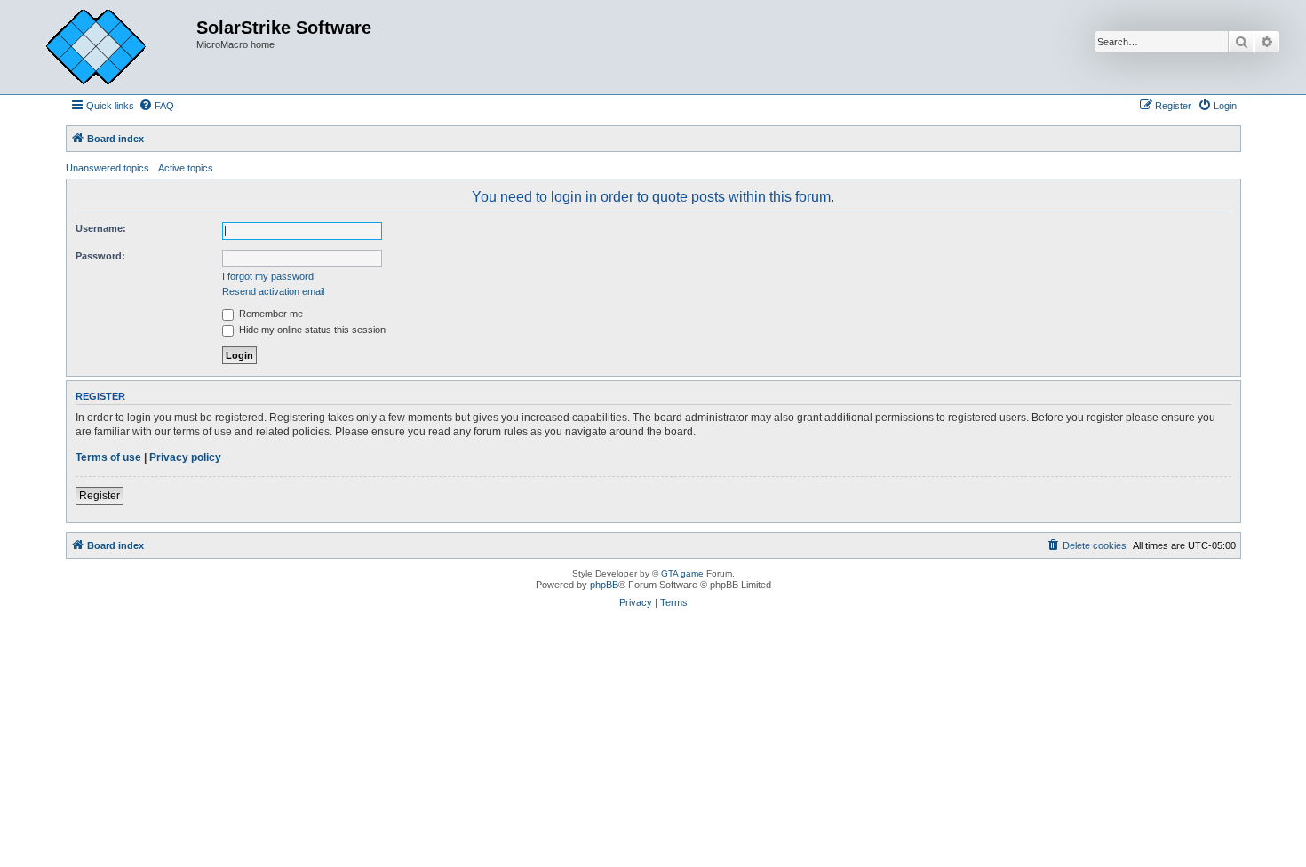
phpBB (604, 584)
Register (99, 495)
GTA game (682, 573)
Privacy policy (185, 457)
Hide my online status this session (311, 329)
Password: (100, 256)
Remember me (269, 313)
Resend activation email (273, 291)
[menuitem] (156, 105)
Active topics (185, 168)
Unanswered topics (107, 168)
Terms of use (108, 457)
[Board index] (109, 47)
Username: (101, 228)
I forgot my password (268, 276)
